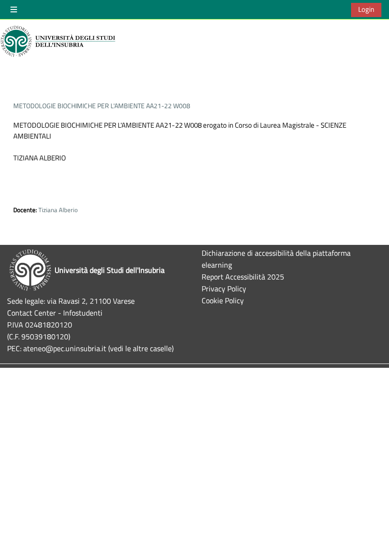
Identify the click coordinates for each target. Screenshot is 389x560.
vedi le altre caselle (141, 348)
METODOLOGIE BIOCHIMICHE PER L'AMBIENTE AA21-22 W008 (101, 106)
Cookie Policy (223, 300)
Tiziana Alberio (58, 210)
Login (366, 9)
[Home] (59, 41)
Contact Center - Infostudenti (54, 312)
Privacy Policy (224, 288)
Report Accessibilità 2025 (243, 276)
